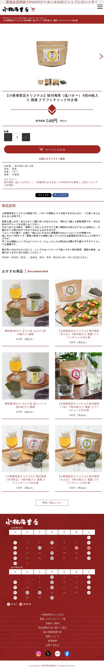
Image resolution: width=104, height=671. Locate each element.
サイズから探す (16, 18)
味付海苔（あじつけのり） (18, 182)
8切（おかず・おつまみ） (34, 18)
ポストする (43, 195)
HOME (5, 18)
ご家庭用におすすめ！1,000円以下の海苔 (56, 182)
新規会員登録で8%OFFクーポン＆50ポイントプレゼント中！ (52, 2)
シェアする (61, 195)
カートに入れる (55, 149)
